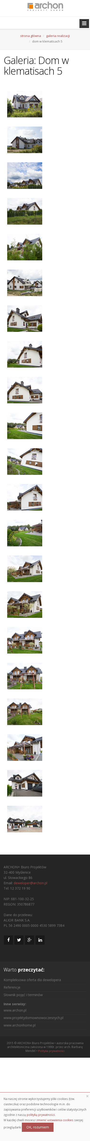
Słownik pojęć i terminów (23, 994)
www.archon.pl (15, 1010)
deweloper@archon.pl (30, 883)
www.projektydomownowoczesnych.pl (33, 1017)
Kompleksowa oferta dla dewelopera (32, 979)
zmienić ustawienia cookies (54, 1120)
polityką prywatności (41, 1115)
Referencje (12, 987)
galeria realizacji (58, 36)
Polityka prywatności (51, 1051)
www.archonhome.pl (20, 1025)
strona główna (30, 36)
